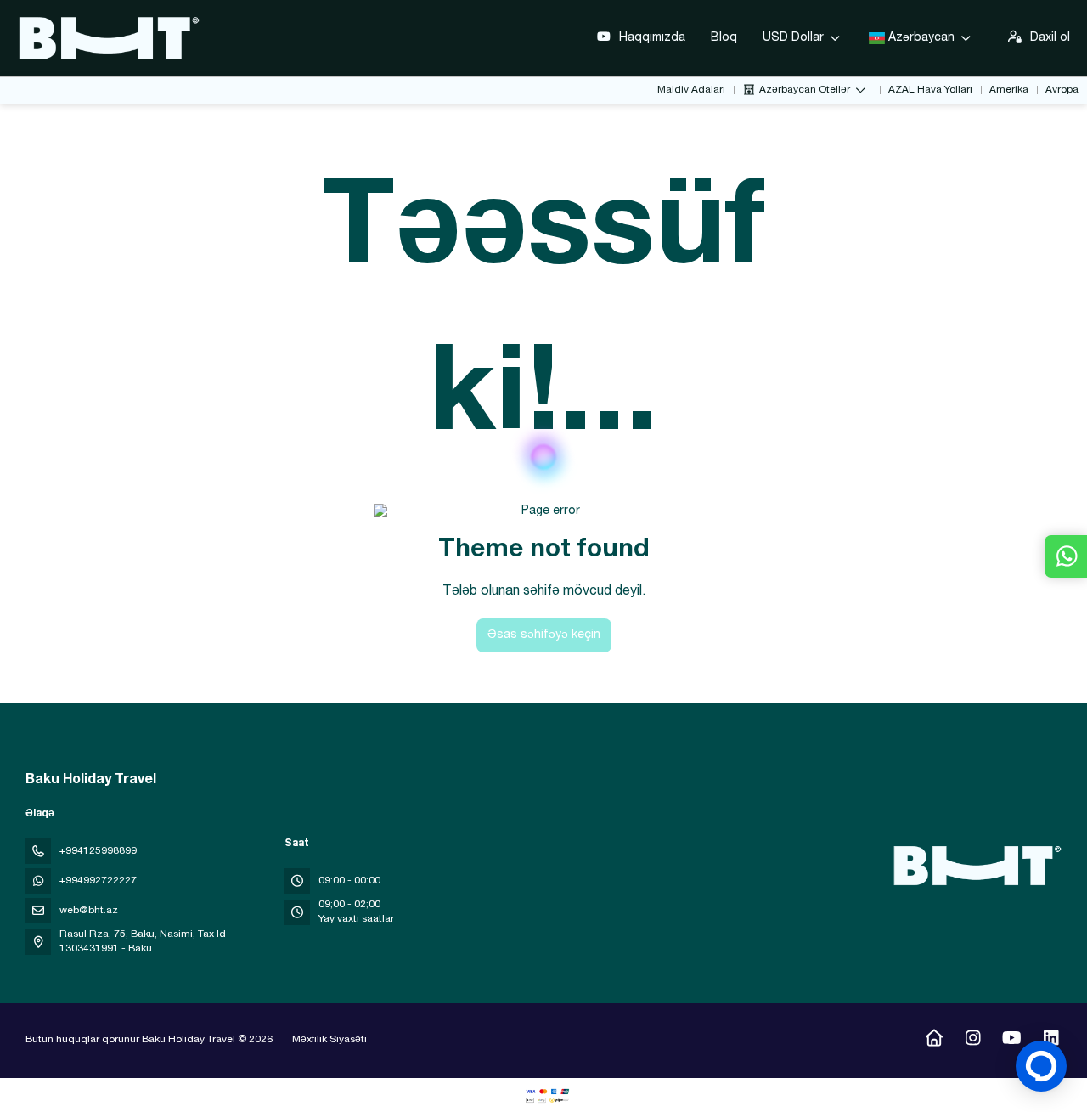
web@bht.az (88, 911)
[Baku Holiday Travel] (975, 865)
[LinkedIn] (1051, 1040)
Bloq (724, 38)
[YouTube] (1011, 1040)
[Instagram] (972, 1040)
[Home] (933, 1040)
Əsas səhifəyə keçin (543, 635)
